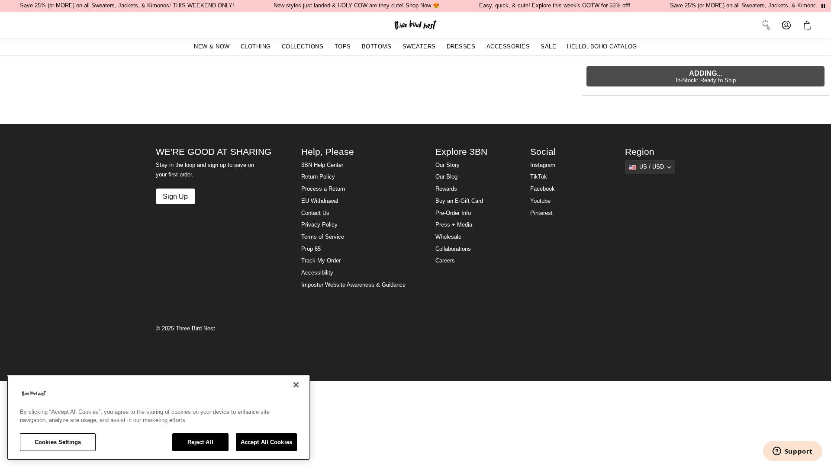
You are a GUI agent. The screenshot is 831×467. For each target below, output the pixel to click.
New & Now (212, 47)
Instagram (542, 165)
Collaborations (453, 249)
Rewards (446, 189)
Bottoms (377, 47)
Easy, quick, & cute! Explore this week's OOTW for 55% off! (555, 6)
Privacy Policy (319, 225)
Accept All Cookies (266, 442)
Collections (303, 47)
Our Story (447, 165)
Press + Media (453, 225)
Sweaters (419, 47)
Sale (548, 47)
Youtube (540, 201)
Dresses (461, 47)
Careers (445, 261)
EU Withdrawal (319, 201)
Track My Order (321, 261)
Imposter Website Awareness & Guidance (353, 285)
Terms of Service (322, 237)
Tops (343, 47)
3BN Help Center (322, 165)
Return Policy (318, 177)
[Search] (766, 25)
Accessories (508, 47)
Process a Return (323, 189)
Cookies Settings (58, 442)
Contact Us (315, 213)
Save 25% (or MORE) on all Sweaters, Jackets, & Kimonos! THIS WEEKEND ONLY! (127, 6)
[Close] (296, 384)
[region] (158, 417)
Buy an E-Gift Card (459, 201)
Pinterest (541, 213)
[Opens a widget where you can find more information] (792, 452)
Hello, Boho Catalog (602, 47)
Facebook (542, 189)
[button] (809, 25)
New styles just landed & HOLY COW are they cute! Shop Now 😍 (357, 6)
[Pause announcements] (823, 6)
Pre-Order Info (453, 213)
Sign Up (175, 196)
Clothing (256, 47)
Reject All (200, 442)
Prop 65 (311, 249)
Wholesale (448, 237)
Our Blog (446, 177)
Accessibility (317, 273)
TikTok (538, 177)
